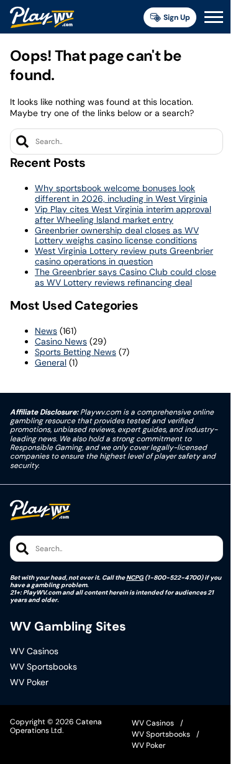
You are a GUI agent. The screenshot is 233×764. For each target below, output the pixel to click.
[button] (213, 17)
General (50, 362)
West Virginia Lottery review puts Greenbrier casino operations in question (124, 256)
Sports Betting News (75, 351)
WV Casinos (34, 651)
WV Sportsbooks (43, 667)
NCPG (135, 577)
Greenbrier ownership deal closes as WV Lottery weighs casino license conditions (117, 235)
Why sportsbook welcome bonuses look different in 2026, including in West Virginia (121, 193)
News (46, 330)
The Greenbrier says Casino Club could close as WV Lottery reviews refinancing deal (125, 277)
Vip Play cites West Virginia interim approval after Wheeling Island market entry (123, 214)
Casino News (61, 341)
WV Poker (29, 682)
